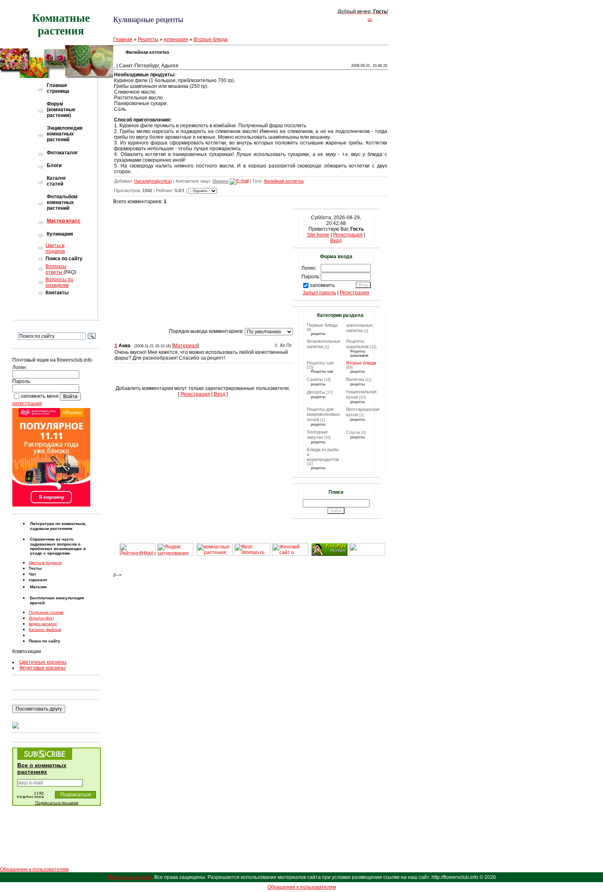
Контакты (57, 293)
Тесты (35, 568)
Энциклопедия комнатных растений (64, 133)
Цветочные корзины (42, 662)
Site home (318, 235)
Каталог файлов (45, 629)
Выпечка (355, 379)
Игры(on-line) (41, 618)
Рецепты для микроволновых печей (323, 414)
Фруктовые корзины (42, 668)
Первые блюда (322, 325)
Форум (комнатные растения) (61, 109)
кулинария (176, 39)
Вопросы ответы (56, 269)
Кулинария (60, 234)
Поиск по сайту (64, 258)
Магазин (38, 587)
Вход (219, 394)
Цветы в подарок (55, 248)
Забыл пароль (319, 293)
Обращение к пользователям (34, 869)
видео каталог (43, 623)
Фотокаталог (62, 153)
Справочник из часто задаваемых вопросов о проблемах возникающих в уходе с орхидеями (58, 546)
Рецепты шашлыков (357, 344)
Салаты (315, 379)
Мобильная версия (129, 877)
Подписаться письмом (56, 802)
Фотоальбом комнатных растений (62, 202)
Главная (122, 39)
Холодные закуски (317, 434)
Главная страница (58, 88)
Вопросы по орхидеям (59, 282)
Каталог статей (56, 181)
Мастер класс (63, 221)
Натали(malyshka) (153, 181)
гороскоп (38, 580)
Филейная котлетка (284, 181)
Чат (32, 574)
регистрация (27, 403)
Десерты (316, 392)
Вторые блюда (211, 39)
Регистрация (195, 394)
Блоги (54, 165)
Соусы (353, 432)
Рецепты (148, 39)
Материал (185, 346)
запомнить (322, 285)
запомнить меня (40, 396)
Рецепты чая (320, 362)
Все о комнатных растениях (41, 768)
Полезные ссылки (46, 612)
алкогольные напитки (359, 328)
